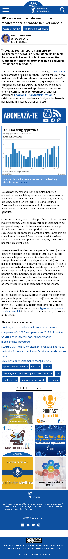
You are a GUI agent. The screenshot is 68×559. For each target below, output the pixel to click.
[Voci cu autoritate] (50, 441)
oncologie (54, 380)
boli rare (35, 366)
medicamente (10, 380)
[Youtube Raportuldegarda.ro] (28, 526)
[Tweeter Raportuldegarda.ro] (34, 526)
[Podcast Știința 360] (50, 408)
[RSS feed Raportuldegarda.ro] (23, 533)
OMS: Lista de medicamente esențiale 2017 (26, 361)
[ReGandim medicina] (17, 473)
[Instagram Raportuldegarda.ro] (39, 526)
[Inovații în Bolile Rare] (17, 441)
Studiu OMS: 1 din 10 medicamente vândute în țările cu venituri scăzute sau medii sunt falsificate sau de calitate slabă (33, 351)
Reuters (23, 182)
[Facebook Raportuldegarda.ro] (23, 526)
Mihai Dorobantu (21, 35)
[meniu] (6, 10)
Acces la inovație (12, 28)
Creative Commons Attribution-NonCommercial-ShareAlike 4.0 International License (36, 547)
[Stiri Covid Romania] (17, 408)
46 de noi (59, 71)
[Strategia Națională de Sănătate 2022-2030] (50, 473)
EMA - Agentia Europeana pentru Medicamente (27, 373)
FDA (58, 373)
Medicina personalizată (36, 28)
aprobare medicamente (15, 366)
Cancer (47, 366)
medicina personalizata (33, 380)
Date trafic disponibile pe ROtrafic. (34, 554)
